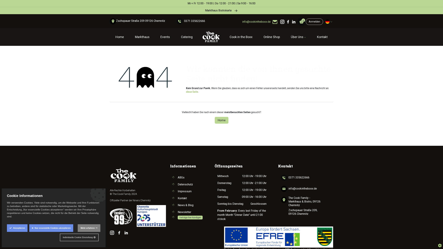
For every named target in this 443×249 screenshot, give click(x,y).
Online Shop (272, 37)
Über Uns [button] (297, 37)
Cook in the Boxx (241, 37)
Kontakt (322, 37)
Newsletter (184, 212)
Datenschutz (185, 184)
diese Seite (192, 91)
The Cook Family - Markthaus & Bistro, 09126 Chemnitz (304, 201)
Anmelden (314, 21)
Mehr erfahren (88, 228)
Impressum (185, 191)
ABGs (181, 177)
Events (165, 37)
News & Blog (185, 205)
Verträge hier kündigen (190, 217)
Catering (187, 37)
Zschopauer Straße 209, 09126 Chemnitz (302, 212)
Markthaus (142, 37)
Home (119, 37)
